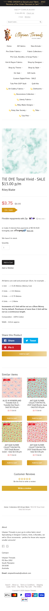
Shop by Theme (15, 68)
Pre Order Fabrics (13, 51)
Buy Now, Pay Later (24, 587)
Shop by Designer (35, 62)
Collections (13, 507)
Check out (30, 13)
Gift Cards (31, 73)
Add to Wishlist (8, 268)
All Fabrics (21, 46)
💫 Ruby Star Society (17, 110)
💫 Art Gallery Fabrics (15, 89)
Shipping (39, 585)
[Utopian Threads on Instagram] (7, 546)
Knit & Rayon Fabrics (14, 62)
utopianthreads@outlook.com (19, 573)
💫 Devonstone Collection (24, 94)
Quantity (5, 243)
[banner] (24, 34)
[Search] (40, 22)
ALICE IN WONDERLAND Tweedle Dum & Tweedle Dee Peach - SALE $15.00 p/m (12, 403)
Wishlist (27, 17)
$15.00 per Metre (23, 507)
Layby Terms (11, 587)
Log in (16, 9)
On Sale (17, 73)
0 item (20, 13)
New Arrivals (36, 46)
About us (15, 585)
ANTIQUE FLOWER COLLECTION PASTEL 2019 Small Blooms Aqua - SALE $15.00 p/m (37, 403)
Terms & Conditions (27, 585)
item (21, 17)
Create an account (28, 9)
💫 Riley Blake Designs (24, 105)
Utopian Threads (30, 590)
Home (9, 46)
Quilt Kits (35, 84)
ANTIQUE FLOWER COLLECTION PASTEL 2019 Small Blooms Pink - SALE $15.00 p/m (37, 448)
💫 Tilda (36, 110)
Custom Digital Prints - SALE (24, 78)
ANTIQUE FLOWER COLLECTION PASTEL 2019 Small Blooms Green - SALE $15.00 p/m (12, 448)
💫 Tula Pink (24, 116)
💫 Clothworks (36, 89)
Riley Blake (8, 189)
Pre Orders (38, 587)
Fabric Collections (34, 51)
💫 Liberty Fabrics (24, 99)
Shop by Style (34, 68)
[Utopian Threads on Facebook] (3, 546)
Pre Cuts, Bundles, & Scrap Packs (24, 57)
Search (7, 585)
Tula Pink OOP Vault (18, 84)
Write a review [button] (24, 488)
